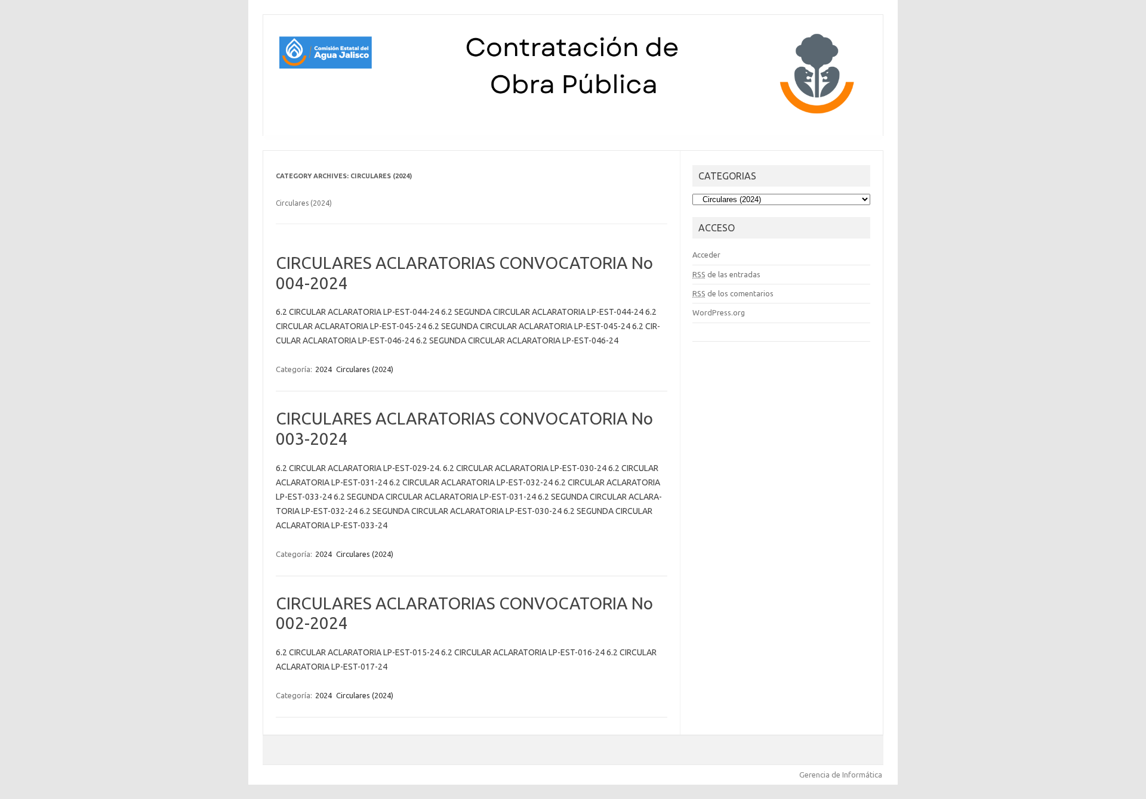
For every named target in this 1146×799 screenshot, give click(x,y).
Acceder (706, 254)
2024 (323, 369)
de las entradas (726, 274)
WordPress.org (718, 312)
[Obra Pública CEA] (573, 115)
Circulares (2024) (364, 369)
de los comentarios (733, 293)
